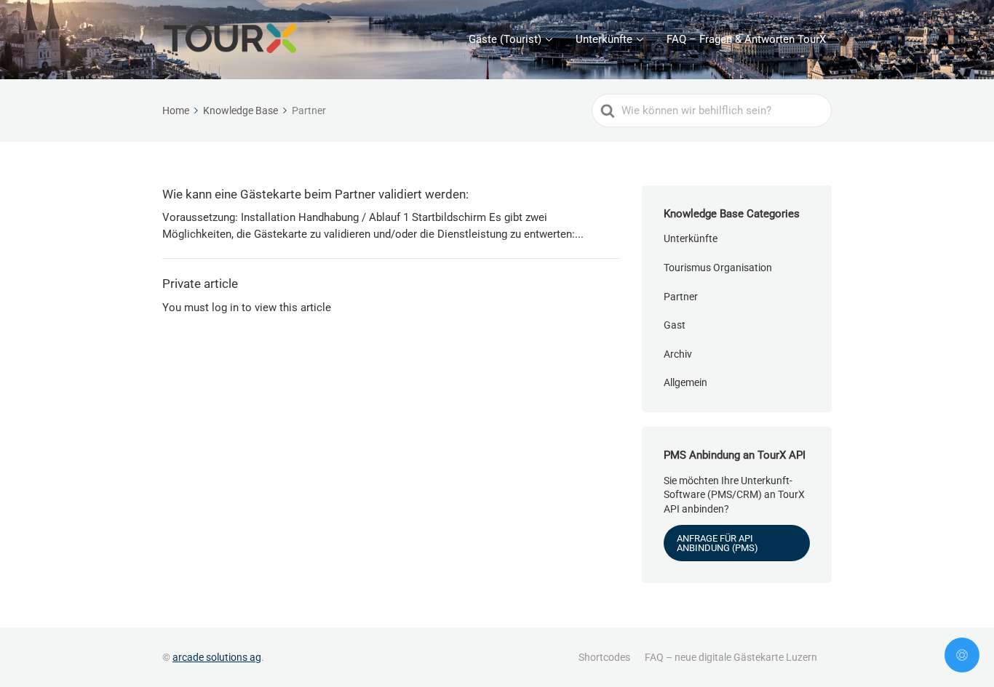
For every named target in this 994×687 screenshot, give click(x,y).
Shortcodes (604, 657)
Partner (681, 296)
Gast (674, 325)
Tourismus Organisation (718, 267)
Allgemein (685, 382)
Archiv (678, 354)
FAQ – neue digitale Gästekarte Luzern (731, 657)
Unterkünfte (604, 39)
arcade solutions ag (216, 657)
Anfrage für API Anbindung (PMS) (717, 543)
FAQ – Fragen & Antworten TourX (746, 39)
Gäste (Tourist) (505, 39)
